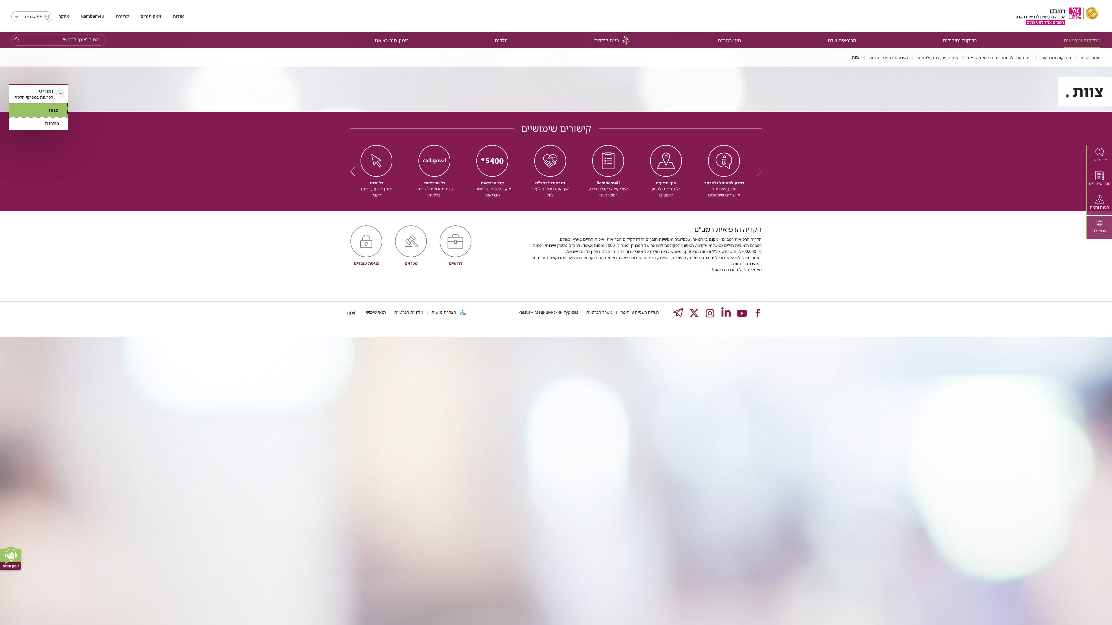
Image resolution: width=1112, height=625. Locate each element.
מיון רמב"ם (729, 40)
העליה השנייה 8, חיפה (639, 312)
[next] (355, 171)
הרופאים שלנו (842, 40)
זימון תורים (150, 16)
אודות (178, 16)
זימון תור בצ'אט (391, 40)
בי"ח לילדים (606, 40)
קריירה (122, 16)
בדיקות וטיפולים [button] (960, 40)
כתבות (52, 123)
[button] (38, 94)
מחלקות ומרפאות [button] (1082, 40)
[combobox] (32, 17)
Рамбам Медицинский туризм (548, 312)
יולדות (501, 40)
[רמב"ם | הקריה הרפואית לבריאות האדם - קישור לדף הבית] (1057, 16)
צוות (53, 109)
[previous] (757, 171)
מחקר (64, 16)
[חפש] (17, 40)
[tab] (1099, 156)
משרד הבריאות (598, 312)
